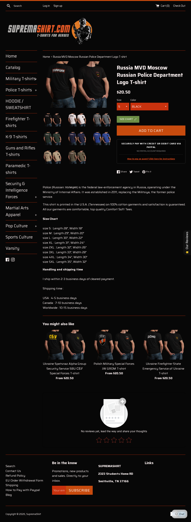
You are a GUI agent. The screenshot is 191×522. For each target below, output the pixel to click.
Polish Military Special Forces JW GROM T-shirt (114, 366)
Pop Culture (21, 226)
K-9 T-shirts (16, 137)
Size (119, 100)
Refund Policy (15, 475)
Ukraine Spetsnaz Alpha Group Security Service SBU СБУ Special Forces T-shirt (64, 368)
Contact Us (13, 471)
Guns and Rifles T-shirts (20, 151)
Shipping (12, 485)
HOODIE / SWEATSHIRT (18, 104)
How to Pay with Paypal (23, 490)
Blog (9, 494)
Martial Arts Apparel (21, 211)
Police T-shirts (21, 90)
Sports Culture (19, 237)
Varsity (12, 248)
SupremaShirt (33, 514)
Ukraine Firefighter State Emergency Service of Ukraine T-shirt (163, 368)
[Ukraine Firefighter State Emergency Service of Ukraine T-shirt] (163, 345)
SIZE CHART (126, 119)
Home (11, 56)
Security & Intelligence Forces (21, 190)
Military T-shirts (21, 78)
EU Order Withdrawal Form (24, 480)
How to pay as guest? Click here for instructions (151, 158)
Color (133, 100)
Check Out (179, 6)
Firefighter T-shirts (18, 122)
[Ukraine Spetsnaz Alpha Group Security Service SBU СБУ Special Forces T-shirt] (65, 345)
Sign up (58, 6)
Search (10, 466)
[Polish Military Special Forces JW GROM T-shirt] (114, 345)
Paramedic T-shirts (18, 169)
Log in (46, 6)
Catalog (13, 67)
